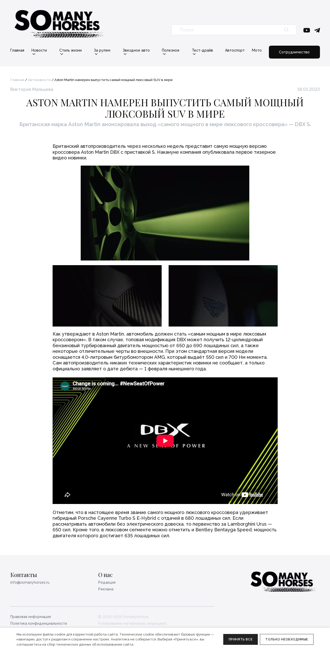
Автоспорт (235, 50)
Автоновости (39, 80)
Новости (39, 50)
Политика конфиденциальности (38, 623)
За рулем (102, 50)
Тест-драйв (202, 50)
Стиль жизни (70, 50)
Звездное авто (136, 50)
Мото (257, 50)
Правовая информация (30, 617)
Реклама (105, 589)
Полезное (170, 50)
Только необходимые (286, 639)
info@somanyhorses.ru (30, 582)
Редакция (107, 582)
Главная (17, 50)
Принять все (241, 639)
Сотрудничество (294, 52)
